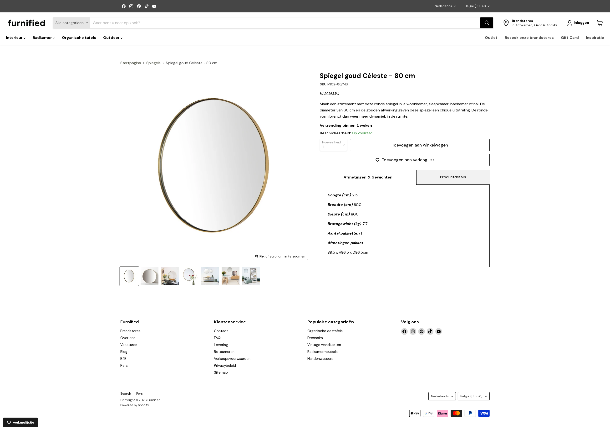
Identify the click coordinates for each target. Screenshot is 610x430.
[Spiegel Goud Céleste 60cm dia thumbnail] (129, 276)
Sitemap (221, 372)
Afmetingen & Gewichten (368, 177)
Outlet (491, 37)
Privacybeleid (225, 365)
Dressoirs (315, 338)
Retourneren (224, 351)
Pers (124, 365)
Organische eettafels (325, 331)
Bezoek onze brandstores (529, 37)
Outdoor (112, 37)
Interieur (15, 37)
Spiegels (153, 63)
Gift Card (570, 37)
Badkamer (43, 37)
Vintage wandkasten (324, 344)
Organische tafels (79, 37)
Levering (221, 344)
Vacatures (128, 344)
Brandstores (130, 331)
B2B (123, 358)
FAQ (217, 338)
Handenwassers (320, 358)
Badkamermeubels (322, 351)
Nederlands (443, 6)
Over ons (127, 338)
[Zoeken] (486, 22)
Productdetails (453, 176)
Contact (221, 331)
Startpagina (130, 63)
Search (125, 394)
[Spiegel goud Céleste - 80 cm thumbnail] (169, 276)
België (475, 6)
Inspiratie (595, 37)
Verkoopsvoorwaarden (232, 358)
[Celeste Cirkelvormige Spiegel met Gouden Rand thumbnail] (149, 276)
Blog (123, 351)
